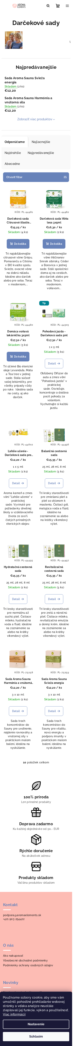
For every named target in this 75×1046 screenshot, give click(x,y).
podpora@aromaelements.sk (22, 915)
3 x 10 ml (18, 694)
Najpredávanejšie (41, 153)
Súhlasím (36, 1036)
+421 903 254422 (13, 919)
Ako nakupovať (13, 955)
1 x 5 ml (54, 347)
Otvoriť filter (14, 177)
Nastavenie (36, 1024)
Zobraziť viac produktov (34, 119)
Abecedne (12, 164)
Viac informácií (14, 1014)
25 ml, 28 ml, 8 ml (54, 466)
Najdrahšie (13, 153)
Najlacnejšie (41, 142)
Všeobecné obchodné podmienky (25, 960)
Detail (52, 363)
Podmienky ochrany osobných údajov (28, 965)
